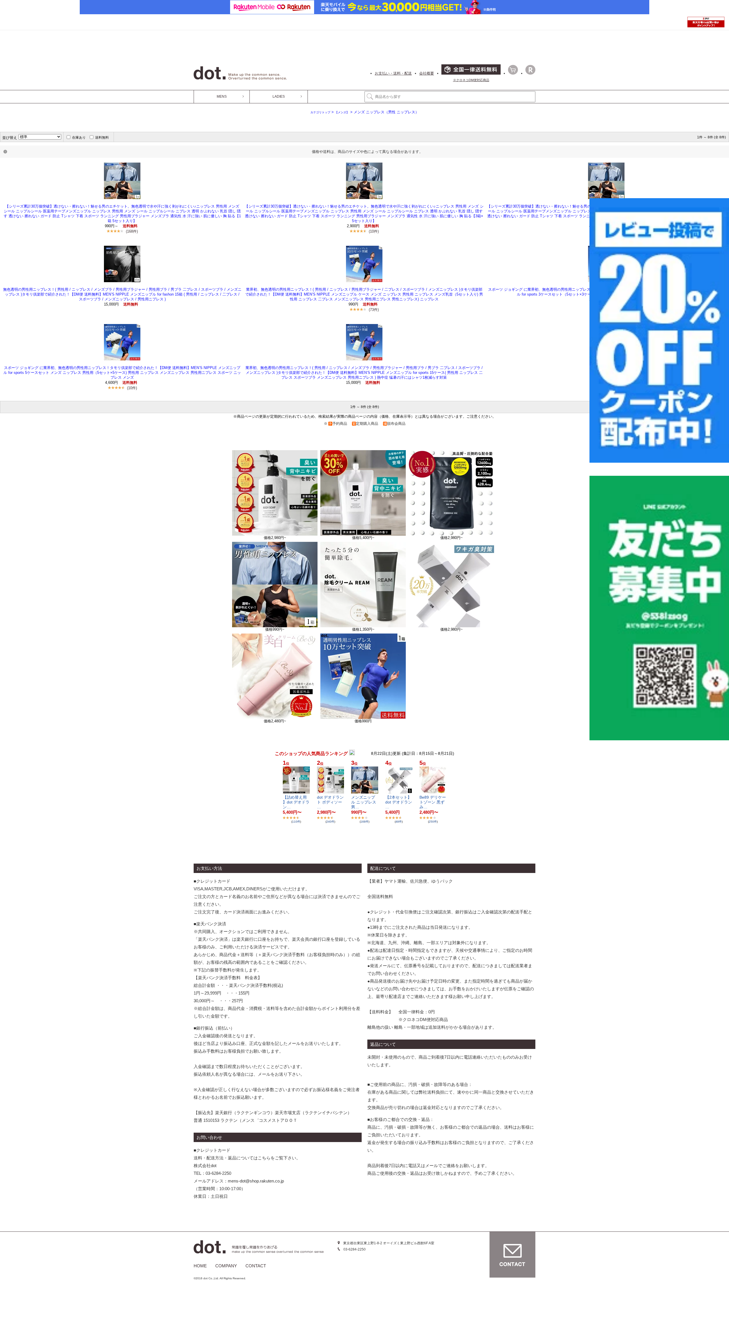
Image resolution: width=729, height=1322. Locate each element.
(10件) (374, 231)
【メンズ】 (342, 112)
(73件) (374, 310)
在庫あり (79, 138)
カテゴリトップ (320, 112)
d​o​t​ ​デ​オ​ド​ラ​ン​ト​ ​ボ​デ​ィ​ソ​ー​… (330, 802)
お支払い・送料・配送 (393, 73)
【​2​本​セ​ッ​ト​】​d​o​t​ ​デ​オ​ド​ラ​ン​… (398, 802)
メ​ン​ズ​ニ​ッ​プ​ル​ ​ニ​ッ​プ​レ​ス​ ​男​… (364, 802)
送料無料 (102, 138)
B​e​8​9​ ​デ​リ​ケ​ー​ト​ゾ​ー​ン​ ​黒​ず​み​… (432, 802)
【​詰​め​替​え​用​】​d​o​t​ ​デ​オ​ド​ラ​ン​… (296, 802)
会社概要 (426, 73)
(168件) (132, 231)
